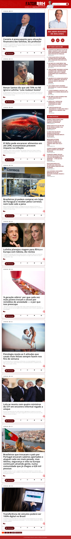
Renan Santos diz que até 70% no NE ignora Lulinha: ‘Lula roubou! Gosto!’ (55, 127)
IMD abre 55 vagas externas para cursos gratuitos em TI (57, 97)
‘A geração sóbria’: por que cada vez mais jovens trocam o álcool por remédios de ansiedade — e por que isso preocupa (55, 157)
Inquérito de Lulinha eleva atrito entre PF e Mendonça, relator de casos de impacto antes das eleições (58, 80)
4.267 (13, 532)
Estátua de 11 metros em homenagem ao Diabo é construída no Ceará (55, 103)
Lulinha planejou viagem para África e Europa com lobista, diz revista (55, 150)
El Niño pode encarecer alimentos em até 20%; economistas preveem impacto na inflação (55, 134)
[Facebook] (53, 40)
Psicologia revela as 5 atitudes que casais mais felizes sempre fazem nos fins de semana (55, 165)
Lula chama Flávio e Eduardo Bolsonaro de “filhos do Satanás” (58, 86)
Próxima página (19, 532)
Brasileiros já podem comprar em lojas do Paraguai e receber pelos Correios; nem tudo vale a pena (54, 142)
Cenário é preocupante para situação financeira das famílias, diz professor (55, 121)
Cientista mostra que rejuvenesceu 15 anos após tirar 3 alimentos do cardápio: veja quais (58, 109)
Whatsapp (10, 53)
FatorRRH (35, 4)
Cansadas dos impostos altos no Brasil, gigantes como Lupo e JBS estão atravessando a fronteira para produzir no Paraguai (57, 52)
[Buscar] (67, 4)
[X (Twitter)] (62, 40)
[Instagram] (58, 40)
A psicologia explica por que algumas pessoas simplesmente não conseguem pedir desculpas (57, 58)
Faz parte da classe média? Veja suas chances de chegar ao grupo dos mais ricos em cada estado (58, 65)
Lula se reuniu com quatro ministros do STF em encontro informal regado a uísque (55, 173)
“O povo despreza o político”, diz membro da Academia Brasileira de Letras (58, 92)
